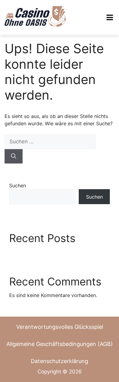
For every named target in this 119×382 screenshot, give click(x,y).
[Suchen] (14, 156)
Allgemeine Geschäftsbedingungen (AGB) (59, 344)
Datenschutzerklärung (59, 361)
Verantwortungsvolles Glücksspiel (59, 327)
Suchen (17, 185)
